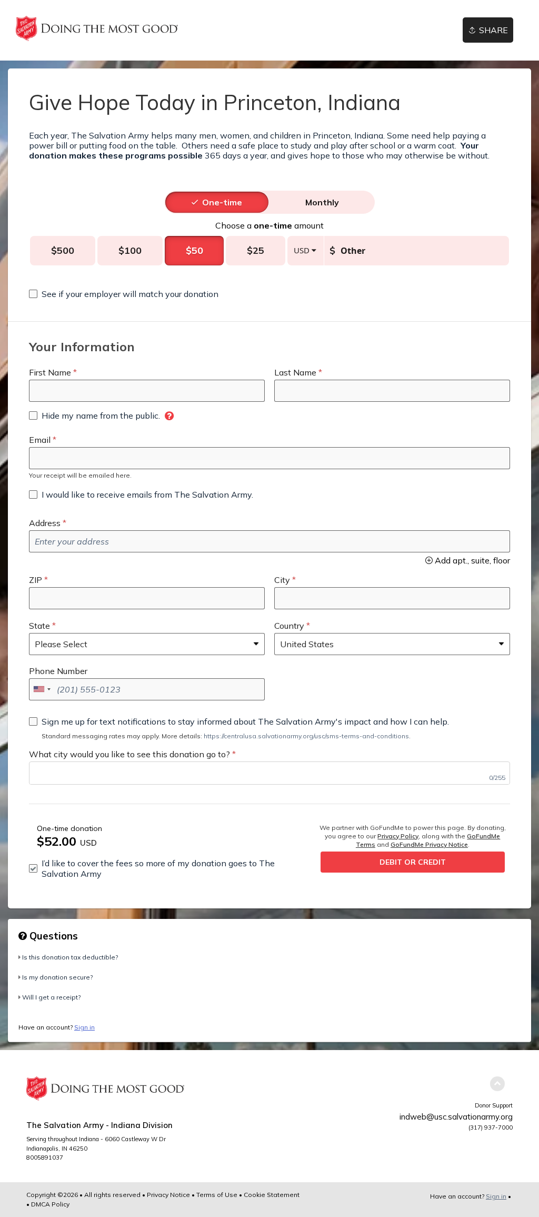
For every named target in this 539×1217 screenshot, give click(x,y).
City (282, 580)
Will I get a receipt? (51, 997)
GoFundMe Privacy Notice (429, 844)
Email (40, 439)
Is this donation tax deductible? (70, 957)
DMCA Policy (50, 1204)
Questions (52, 935)
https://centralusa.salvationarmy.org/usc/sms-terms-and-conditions (306, 736)
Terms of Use (216, 1195)
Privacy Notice (168, 1195)
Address (45, 523)
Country (289, 625)
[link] (97, 28)
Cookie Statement (272, 1195)
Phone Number (58, 671)
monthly (322, 202)
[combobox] (41, 689)
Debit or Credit (413, 862)
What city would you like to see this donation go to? (129, 754)
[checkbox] (123, 293)
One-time (222, 202)
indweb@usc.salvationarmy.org (456, 1117)
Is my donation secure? (57, 977)
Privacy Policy (397, 836)
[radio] (222, 202)
